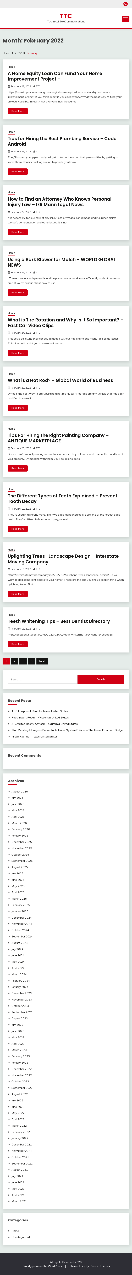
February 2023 (21, 1056)
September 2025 (22, 860)
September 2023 (22, 1012)
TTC (66, 15)
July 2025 (17, 873)
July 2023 (17, 1024)
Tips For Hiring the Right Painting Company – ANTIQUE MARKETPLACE (58, 438)
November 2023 (22, 999)
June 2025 (18, 879)
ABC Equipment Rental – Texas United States (40, 711)
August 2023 (20, 1018)
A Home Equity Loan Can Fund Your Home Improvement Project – (55, 76)
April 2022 (18, 1119)
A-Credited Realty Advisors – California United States (45, 723)
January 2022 (20, 1138)
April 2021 (18, 1195)
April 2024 (18, 968)
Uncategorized (21, 1237)
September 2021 (22, 1163)
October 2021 (20, 1157)
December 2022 (22, 1069)
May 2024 (18, 961)
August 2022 (20, 1094)
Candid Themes (100, 1266)
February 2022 (21, 1132)
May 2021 (18, 1188)
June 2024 (18, 955)
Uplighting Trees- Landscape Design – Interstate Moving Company (63, 559)
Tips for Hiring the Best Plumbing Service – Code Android (62, 141)
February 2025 (21, 905)
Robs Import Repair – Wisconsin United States (40, 717)
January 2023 (20, 1062)
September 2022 (22, 1087)
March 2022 (19, 1125)
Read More (18, 111)
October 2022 (20, 1081)
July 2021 (17, 1176)
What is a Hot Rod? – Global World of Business (60, 380)
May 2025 (18, 886)
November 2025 (22, 848)
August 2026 (20, 791)
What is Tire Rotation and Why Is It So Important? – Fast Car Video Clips (65, 323)
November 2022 (22, 1075)
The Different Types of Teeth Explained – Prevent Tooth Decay (62, 499)
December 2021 (22, 1144)
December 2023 (22, 993)
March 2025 (19, 898)
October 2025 (20, 854)
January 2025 (20, 911)
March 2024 (19, 974)
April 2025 (18, 892)
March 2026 (19, 823)
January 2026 (20, 835)
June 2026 (18, 804)
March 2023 (19, 1050)
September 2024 (22, 936)
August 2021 (20, 1169)
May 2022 (18, 1113)
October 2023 (20, 1006)
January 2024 (20, 987)
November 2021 (22, 1150)
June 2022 (18, 1106)
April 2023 (18, 1043)
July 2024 (17, 949)
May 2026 (18, 810)
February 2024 (21, 980)
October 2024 (20, 930)
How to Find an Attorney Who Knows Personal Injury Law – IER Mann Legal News (60, 202)
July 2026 (17, 797)
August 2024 (20, 942)
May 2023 (18, 1037)
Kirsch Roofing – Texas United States (35, 736)
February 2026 (21, 829)
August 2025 (20, 867)
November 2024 (22, 923)
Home (11, 66)
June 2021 (18, 1182)
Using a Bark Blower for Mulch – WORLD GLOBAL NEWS (62, 262)
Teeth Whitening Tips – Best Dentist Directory (59, 621)
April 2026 (18, 816)
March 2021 (19, 1201)
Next (42, 661)
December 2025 (22, 842)
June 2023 (18, 1031)
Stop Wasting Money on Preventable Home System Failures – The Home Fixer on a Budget (68, 730)
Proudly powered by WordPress (43, 1266)
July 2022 (17, 1100)
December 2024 (22, 917)
